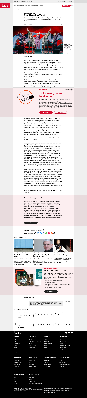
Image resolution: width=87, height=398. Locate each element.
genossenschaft (63, 341)
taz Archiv (61, 366)
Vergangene (47, 366)
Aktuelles (46, 339)
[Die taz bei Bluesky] (69, 333)
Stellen (45, 345)
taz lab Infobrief (32, 366)
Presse (45, 347)
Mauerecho (16, 366)
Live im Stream (47, 364)
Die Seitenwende (48, 343)
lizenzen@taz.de (23, 390)
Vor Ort (46, 362)
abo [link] (58, 1)
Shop (15, 381)
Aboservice (31, 379)
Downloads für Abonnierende (35, 383)
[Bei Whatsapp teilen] (46, 233)
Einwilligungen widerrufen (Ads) (51, 392)
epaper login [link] (69, 1)
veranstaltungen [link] (20, 1)
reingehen (16, 370)
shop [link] (25, 1)
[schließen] (71, 89)
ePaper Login (32, 381)
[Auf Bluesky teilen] (41, 233)
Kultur (15, 345)
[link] (15, 5)
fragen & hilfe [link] (29, 1)
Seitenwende (66, 390)
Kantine (16, 379)
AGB (62, 390)
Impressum (57, 390)
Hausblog (46, 341)
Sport (15, 347)
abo (60, 339)
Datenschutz (52, 390)
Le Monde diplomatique (64, 364)
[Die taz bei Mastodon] (66, 333)
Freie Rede (16, 368)
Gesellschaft (17, 343)
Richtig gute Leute (33, 345)
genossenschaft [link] (63, 1)
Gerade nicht (67, 89)
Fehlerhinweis (39, 230)
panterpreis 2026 (63, 349)
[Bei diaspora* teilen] (49, 233)
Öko (15, 341)
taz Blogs (61, 360)
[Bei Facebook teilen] (43, 233)
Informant (46, 390)
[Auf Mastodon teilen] (38, 233)
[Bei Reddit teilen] (52, 233)
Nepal (30, 339)
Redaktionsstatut (53, 388)
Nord (15, 351)
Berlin (15, 349)
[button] (72, 6)
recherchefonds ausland (64, 345)
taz (17, 332)
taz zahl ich (61, 343)
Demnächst (46, 360)
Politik (15, 339)
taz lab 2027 (47, 368)
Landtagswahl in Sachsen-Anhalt (35, 342)
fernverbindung (17, 362)
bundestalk (16, 360)
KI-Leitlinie (69, 388)
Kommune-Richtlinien (62, 388)
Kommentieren (32, 230)
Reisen (15, 378)
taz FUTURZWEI (62, 362)
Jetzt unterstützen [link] (31, 222)
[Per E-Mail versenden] (35, 233)
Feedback (31, 377)
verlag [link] (15, 1)
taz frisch (31, 362)
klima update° (17, 364)
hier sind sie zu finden (38, 304)
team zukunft (32, 360)
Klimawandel (32, 347)
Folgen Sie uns (61, 332)
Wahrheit (16, 353)
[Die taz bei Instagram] (72, 333)
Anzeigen (16, 383)
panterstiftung (62, 347)
